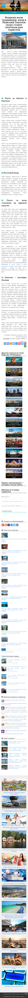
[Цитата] (13, 506)
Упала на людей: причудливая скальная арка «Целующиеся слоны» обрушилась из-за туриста (14, 609)
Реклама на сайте (7, 993)
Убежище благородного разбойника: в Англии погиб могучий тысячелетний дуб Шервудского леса (14, 620)
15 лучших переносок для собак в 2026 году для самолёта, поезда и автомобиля (17, 668)
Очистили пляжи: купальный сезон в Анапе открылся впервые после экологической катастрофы (14, 643)
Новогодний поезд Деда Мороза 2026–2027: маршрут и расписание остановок (16, 708)
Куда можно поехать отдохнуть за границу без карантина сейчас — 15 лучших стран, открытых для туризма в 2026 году (14, 916)
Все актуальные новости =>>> (7, 651)
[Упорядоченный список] (10, 506)
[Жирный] (3, 506)
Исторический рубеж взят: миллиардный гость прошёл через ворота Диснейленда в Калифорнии (14, 551)
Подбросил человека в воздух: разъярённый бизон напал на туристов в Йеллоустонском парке (14, 586)
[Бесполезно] (3, 338)
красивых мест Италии (15, 131)
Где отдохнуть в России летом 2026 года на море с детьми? (14, 828)
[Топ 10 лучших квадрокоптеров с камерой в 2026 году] (3, 676)
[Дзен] (8, 525)
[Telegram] (14, 525)
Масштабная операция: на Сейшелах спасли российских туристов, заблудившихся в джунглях (14, 562)
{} (18, 505)
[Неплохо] (7, 338)
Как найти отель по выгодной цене (14, 986)
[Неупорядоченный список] (11, 506)
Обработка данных (16, 993)
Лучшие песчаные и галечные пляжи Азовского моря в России (14, 950)
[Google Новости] (11, 525)
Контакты (22, 993)
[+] (20, 505)
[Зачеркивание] (8, 506)
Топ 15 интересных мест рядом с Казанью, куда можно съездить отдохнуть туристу (14, 810)
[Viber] (25, 343)
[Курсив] (4, 506)
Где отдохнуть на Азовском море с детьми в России (14, 967)
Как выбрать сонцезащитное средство (16, 683)
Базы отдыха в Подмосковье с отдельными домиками (14, 850)
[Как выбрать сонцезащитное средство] (3, 683)
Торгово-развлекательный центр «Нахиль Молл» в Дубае (14, 793)
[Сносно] (6, 338)
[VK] (5, 343)
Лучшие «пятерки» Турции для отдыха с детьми (14, 933)
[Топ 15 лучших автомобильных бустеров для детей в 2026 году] (3, 690)
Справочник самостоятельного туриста (15, 7)
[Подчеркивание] (6, 506)
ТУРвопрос (12, 4)
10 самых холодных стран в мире (17, 700)
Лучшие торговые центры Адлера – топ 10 (14, 867)
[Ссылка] (16, 506)
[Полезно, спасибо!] (8, 338)
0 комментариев (14, 662)
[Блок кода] (15, 506)
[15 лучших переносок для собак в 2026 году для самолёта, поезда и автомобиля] (3, 668)
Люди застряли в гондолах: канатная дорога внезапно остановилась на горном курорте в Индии (14, 632)
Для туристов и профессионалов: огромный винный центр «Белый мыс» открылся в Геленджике (14, 597)
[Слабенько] (4, 338)
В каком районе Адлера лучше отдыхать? (14, 899)
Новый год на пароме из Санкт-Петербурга (14, 883)
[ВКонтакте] (17, 525)
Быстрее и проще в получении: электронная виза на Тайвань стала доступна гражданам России (14, 574)
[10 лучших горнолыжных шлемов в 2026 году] (3, 661)
